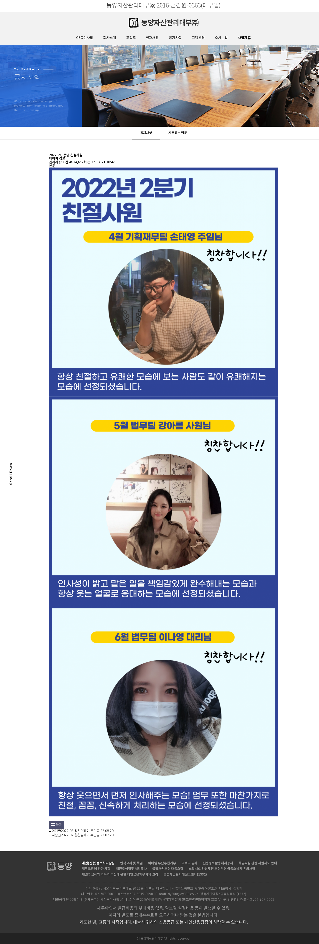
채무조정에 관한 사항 (96, 869)
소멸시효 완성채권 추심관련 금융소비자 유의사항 (222, 869)
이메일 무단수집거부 (162, 863)
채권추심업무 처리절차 (131, 869)
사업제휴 (244, 38)
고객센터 (198, 38)
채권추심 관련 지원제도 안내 (257, 863)
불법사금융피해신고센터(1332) (185, 874)
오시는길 (221, 38)
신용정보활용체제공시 (218, 863)
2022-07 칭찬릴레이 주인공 (80, 835)
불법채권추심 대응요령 (167, 869)
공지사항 (175, 38)
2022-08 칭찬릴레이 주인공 (80, 831)
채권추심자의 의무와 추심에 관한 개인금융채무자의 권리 (120, 874)
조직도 (131, 38)
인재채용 (152, 38)
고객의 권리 (189, 863)
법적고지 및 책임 (131, 863)
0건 (65, 162)
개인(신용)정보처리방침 (98, 863)
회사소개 (109, 38)
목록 (58, 824)
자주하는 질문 (177, 133)
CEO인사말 (84, 38)
